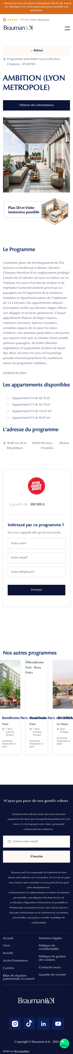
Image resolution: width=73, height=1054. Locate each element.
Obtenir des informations (36, 105)
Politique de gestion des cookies (52, 958)
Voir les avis (43, 20)
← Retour (36, 50)
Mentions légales (50, 938)
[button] (67, 28)
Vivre (6, 945)
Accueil (8, 938)
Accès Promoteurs (15, 960)
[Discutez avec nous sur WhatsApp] (64, 1043)
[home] (19, 28)
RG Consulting (22, 1051)
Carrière (8, 968)
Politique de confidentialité (49, 947)
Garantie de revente (52, 974)
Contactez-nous (50, 967)
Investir (8, 953)
